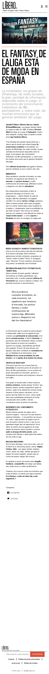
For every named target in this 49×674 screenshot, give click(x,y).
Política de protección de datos (29, 659)
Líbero (19, 671)
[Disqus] (24, 540)
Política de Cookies (31, 663)
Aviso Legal (16, 663)
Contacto (11, 659)
